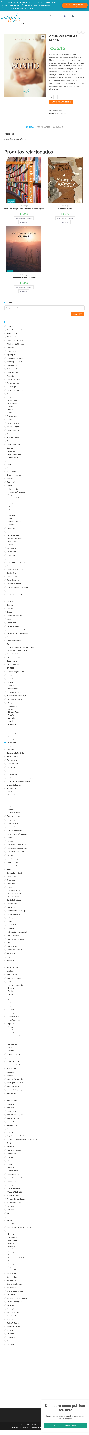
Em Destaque (61, 113)
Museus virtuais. (12, 1122)
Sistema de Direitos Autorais (76, 5)
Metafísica (10, 1104)
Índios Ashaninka (13, 935)
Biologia (10, 709)
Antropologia (12, 706)
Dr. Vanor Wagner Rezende (16, 672)
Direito (9, 644)
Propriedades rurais (14, 1203)
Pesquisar (77, 314)
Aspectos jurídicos (13, 423)
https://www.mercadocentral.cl (38, 1353)
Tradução (10, 1319)
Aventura (11, 1027)
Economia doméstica (14, 692)
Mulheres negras (13, 1118)
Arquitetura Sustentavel (15, 390)
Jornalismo (11, 513)
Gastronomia (11, 877)
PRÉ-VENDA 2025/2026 (14, 1192)
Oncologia (11, 1252)
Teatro (10, 412)
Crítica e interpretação (14, 594)
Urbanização (11, 1337)
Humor (10, 994)
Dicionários (12, 1039)
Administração (12, 337)
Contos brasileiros (13, 580)
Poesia (10, 1048)
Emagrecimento (12, 746)
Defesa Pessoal (13, 457)
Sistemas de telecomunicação (17, 1298)
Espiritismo (11, 771)
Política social (11, 1181)
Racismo (11, 810)
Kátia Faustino (12, 975)
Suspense (10, 1305)
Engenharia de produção (15, 753)
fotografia (10, 869)
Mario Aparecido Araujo (15, 1083)
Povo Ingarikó (12, 1185)
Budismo (10, 478)
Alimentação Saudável (14, 362)
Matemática (12, 730)
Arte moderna (12, 401)
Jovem (9, 964)
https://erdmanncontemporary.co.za (39, 1371)
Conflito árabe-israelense (15, 569)
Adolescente (11, 347)
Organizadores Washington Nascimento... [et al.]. (23, 1139)
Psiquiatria (11, 1267)
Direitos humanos (13, 664)
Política (9, 1164)
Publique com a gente (32, 1424)
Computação (11, 555)
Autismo (10, 441)
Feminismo (12, 804)
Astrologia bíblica (13, 430)
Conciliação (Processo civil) (16, 562)
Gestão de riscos (13, 896)
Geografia (11, 718)
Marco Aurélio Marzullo (15, 1079)
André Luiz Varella (13, 372)
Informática (12, 510)
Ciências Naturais (13, 535)
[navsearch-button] (65, 16)
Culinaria (10, 605)
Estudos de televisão (14, 785)
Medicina (11, 1243)
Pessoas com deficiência (16, 1258)
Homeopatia (12, 1237)
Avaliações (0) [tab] (58, 127)
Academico (10, 326)
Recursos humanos (14, 522)
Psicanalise (10, 1206)
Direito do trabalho (13, 657)
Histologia (10, 918)
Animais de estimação (14, 379)
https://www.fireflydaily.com (52, 1365)
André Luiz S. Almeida (14, 369)
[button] (43, 37)
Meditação (11, 1246)
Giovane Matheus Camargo (16, 911)
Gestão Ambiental (14, 891)
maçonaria (10, 1072)
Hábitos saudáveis (13, 914)
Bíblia (9, 464)
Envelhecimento (12, 757)
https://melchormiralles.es (30, 1365)
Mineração (10, 1108)
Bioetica (9, 468)
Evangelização (12, 820)
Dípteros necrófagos (14, 640)
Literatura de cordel (14, 1065)
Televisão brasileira (13, 1312)
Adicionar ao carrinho (61, 102)
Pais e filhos (11, 1146)
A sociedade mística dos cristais (24, 278)
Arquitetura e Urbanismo (16, 492)
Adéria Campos (12, 333)
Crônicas (10, 601)
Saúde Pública (12, 1277)
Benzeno (10, 461)
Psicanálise (10, 1210)
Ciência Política (13, 1171)
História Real (11, 925)
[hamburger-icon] (50, 16)
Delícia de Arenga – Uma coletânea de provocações (24, 209)
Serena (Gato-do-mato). (15, 1284)
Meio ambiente (12, 1093)
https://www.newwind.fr (69, 1389)
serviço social (11, 1287)
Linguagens (12, 724)
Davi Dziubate (11, 623)
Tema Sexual (11, 1316)
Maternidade (12, 1240)
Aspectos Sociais (13, 795)
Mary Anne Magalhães (14, 1086)
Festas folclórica (12, 862)
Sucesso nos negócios (14, 1302)
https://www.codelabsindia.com (56, 1383)
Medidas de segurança (15, 1090)
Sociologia (11, 739)
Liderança (10, 1009)
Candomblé (11, 482)
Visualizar (24, 222)
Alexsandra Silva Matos (15, 358)
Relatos (9, 1217)
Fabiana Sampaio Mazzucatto (17, 834)
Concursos (10, 566)
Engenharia (12, 504)
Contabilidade (12, 576)
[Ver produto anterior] (79, 32)
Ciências (10, 545)
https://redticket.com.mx (14, 1371)
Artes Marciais (12, 416)
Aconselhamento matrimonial (17, 330)
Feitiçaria (10, 855)
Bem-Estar (10, 448)
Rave (8, 1213)
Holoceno (10, 928)
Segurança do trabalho (15, 1280)
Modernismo (11, 1111)
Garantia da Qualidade (14, 873)
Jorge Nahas (11, 957)
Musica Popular (12, 1125)
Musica (10, 997)
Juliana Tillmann (12, 967)
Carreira (9, 486)
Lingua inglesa (12, 1013)
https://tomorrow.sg (52, 1377)
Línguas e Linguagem (14, 1054)
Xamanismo (11, 1341)
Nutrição (11, 1249)
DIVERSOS (10, 668)
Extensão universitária (14, 830)
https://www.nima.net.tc (49, 1389)
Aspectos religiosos (13, 427)
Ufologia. (10, 1330)
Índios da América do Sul (15, 939)
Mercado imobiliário (14, 1100)
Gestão (9, 887)
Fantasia (10, 841)
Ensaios (10, 410)
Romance (11, 1051)
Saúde (9, 1231)
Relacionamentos (14, 1000)
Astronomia (12, 542)
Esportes (11, 988)
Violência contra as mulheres (18, 650)
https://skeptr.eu (75, 1359)
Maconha (10, 1076)
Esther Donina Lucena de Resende (18, 781)
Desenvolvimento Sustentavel (17, 633)
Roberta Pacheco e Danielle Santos (19, 1227)
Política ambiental (13, 1174)
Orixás (9, 1143)
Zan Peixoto (11, 1344)
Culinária (10, 609)
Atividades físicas (13, 437)
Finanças (11, 686)
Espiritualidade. (12, 774)
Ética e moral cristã (13, 816)
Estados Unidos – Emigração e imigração (21, 778)
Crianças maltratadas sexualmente (19, 587)
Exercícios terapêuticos (15, 827)
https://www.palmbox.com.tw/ (16, 1394)
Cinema (10, 407)
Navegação (11, 1129)
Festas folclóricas (13, 866)
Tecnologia (10, 1309)
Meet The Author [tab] (43, 127)
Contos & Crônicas (14, 1033)
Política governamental (15, 1178)
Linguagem (11, 1024)
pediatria (10, 1157)
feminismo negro (13, 859)
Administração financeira (15, 340)
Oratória (10, 1132)
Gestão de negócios (14, 900)
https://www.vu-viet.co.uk (65, 1371)
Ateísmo (10, 434)
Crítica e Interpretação (14, 598)
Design (10, 495)
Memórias (10, 1097)
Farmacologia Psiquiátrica (16, 852)
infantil (9, 943)
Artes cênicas (12, 404)
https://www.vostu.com (14, 1359)
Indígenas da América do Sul (17, 932)
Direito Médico (12, 661)
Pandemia (11, 1255)
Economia (10, 682)
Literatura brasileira (13, 1061)
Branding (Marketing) (14, 475)
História (10, 721)
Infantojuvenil (12, 1045)
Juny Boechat (11, 971)
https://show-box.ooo (13, 1377)
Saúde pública (12, 1270)
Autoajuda (11, 451)
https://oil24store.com (13, 1383)
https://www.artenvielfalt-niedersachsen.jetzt (21, 1389)
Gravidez (11, 1234)
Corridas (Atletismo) (14, 584)
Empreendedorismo (15, 498)
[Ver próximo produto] (83, 32)
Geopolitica (11, 884)
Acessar (24, 23)
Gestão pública (12, 904)
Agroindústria (11, 351)
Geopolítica (11, 880)
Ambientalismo (12, 365)
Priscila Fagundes (13, 1195)
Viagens (10, 1006)
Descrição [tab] (30, 127)
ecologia (10, 679)
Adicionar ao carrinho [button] (24, 218)
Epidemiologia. (12, 760)
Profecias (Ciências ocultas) (16, 1199)
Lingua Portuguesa (13, 1020)
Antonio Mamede (13, 383)
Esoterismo (11, 767)
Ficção (10, 1042)
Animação (10, 376)
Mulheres (11, 807)
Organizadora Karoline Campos (17, 1136)
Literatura (11, 727)
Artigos (9, 420)
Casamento (11, 528)
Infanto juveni (12, 946)
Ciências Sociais (12, 548)
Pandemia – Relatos (14, 1150)
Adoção (10, 792)
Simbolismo (11, 1295)
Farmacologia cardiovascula (16, 845)
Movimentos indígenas (15, 1115)
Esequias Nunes (12, 764)
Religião (9, 1220)
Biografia (11, 1030)
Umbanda (10, 1334)
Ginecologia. (11, 907)
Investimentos (13, 689)
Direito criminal (12, 654)
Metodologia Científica (15, 733)
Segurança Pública (14, 813)
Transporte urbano (13, 1327)
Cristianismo (11, 591)
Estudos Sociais (12, 788)
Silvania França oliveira (15, 1291)
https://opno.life (11, 1365)
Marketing (11, 516)
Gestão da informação (15, 893)
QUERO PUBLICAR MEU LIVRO (65, 1425)
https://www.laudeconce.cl (61, 1353)
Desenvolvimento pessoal (16, 630)
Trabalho (11, 525)
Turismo (11, 1003)
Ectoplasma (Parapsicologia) (16, 696)
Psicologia (11, 1264)
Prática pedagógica (13, 1188)
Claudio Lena (11, 552)
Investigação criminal (14, 950)
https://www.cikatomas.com (73, 1377)
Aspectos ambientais (15, 539)
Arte (8, 394)
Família (9, 837)
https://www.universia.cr (33, 1377)
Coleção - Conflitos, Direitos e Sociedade (21, 647)
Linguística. (11, 1058)
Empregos (10, 749)
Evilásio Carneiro (12, 823)
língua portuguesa (13, 1016)
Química (11, 736)
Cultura (9, 612)
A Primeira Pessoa (65, 209)
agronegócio (11, 355)
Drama (9, 675)
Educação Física (13, 712)
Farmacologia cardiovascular (17, 848)
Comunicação (11, 559)
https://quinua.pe (60, 1359)
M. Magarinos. (12, 1068)
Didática (10, 637)
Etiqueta (11, 507)
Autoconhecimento (13, 444)
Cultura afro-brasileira (14, 616)
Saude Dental (11, 1273)
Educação (10, 703)
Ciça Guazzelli (11, 532)
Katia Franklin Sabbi (14, 978)
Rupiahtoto (20, 1353)
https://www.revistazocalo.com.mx (38, 1359)
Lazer (9, 982)
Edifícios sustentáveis (14, 699)
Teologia (11, 1224)
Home (21, 1424)
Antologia (11, 1168)
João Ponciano (12, 953)
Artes (9, 397)
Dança (9, 619)
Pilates (9, 1161)
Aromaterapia (11, 387)
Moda (10, 519)
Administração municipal (15, 344)
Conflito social (12, 573)
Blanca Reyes (11, 471)
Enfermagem (12, 501)
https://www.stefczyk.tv (33, 1383)
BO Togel (9, 1353)
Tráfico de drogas (13, 1323)
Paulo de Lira (11, 1154)
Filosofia (11, 715)
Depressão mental (13, 626)
